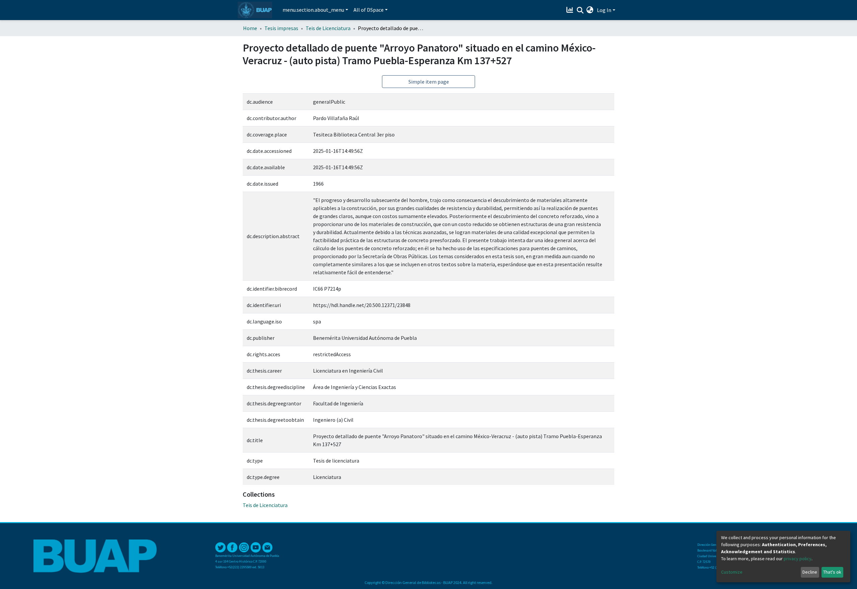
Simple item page (428, 81)
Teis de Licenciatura (328, 28)
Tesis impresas (281, 28)
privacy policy (797, 559)
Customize (732, 572)
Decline (809, 572)
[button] (590, 10)
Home (250, 28)
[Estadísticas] (570, 10)
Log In (604, 10)
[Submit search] (580, 10)
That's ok (832, 572)
